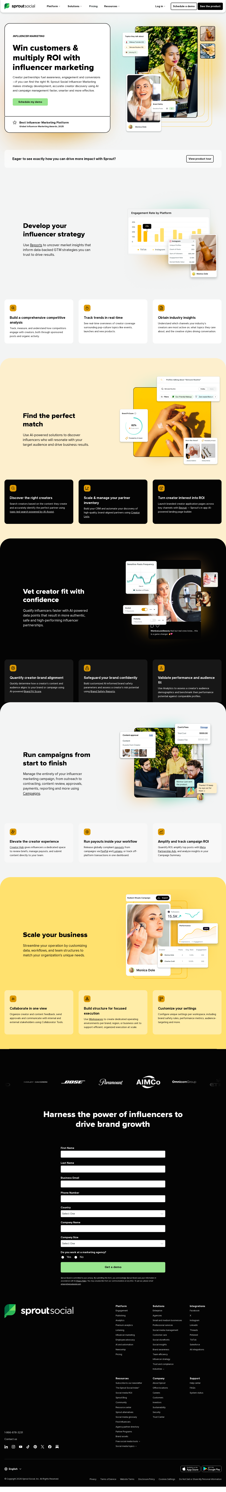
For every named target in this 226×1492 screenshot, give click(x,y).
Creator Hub (17, 847)
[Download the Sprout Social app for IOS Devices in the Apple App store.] (190, 1469)
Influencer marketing (125, 1335)
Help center (195, 1383)
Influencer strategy (161, 1359)
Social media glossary (126, 1417)
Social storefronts (161, 1340)
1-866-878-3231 (13, 1432)
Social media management (165, 1330)
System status (196, 1393)
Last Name (67, 1163)
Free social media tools (127, 1441)
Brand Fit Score (32, 691)
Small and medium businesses (167, 1320)
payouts (119, 847)
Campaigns (31, 793)
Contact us (10, 1439)
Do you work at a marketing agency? (83, 1252)
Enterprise (157, 1311)
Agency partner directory (127, 1427)
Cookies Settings (167, 1479)
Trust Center (158, 1417)
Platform (52, 6)
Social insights (160, 1345)
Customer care (160, 1335)
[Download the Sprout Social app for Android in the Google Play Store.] (212, 1469)
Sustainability (159, 1407)
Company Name (70, 1222)
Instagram (194, 1320)
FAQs (192, 1388)
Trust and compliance (163, 1364)
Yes (69, 1257)
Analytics (120, 1320)
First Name (67, 1148)
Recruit (183, 507)
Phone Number (70, 1192)
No (82, 1257)
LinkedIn (194, 1325)
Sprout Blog (121, 1398)
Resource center (123, 1407)
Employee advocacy (125, 1340)
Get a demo (113, 1267)
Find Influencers (123, 1422)
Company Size (69, 1237)
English (13, 1469)
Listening (120, 1330)
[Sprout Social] (19, 6)
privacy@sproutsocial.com (71, 1284)
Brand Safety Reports (102, 691)
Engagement (122, 1311)
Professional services (163, 1325)
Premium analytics (124, 1325)
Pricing (93, 6)
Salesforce (195, 1345)
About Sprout (159, 1383)
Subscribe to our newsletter (129, 1383)
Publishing (121, 1316)
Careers (156, 1393)
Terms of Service (108, 1479)
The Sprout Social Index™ (127, 1388)
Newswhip (121, 1350)
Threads (194, 1330)
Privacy (93, 1479)
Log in (159, 6)
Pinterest (194, 1335)
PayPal (104, 851)
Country (66, 1207)
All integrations (197, 1350)
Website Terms (127, 1479)
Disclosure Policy (146, 1479)
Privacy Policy (81, 1281)
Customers (158, 1398)
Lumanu (117, 851)
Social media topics (125, 1446)
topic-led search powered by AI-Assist (32, 511)
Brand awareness (161, 1350)
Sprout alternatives (124, 1412)
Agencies (157, 1316)
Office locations (160, 1388)
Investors (157, 1402)
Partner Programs (124, 1432)
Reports (36, 245)
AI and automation (124, 1345)
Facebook (195, 1311)
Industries (157, 1369)
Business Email (70, 1178)
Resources (110, 6)
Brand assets (122, 1436)
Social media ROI (124, 1393)
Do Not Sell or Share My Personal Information (200, 1479)
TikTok (193, 1340)
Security (156, 1412)
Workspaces (96, 1019)
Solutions (73, 6)
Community (121, 1402)
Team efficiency (160, 1354)
